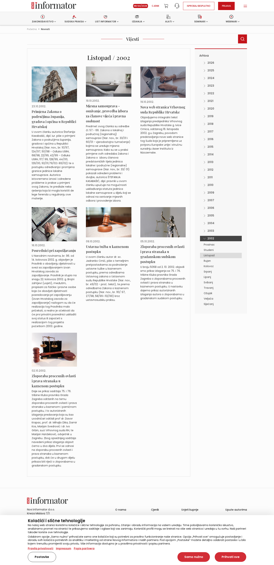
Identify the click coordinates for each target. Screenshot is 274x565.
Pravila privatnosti (40, 548)
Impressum (63, 548)
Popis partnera (84, 548)
